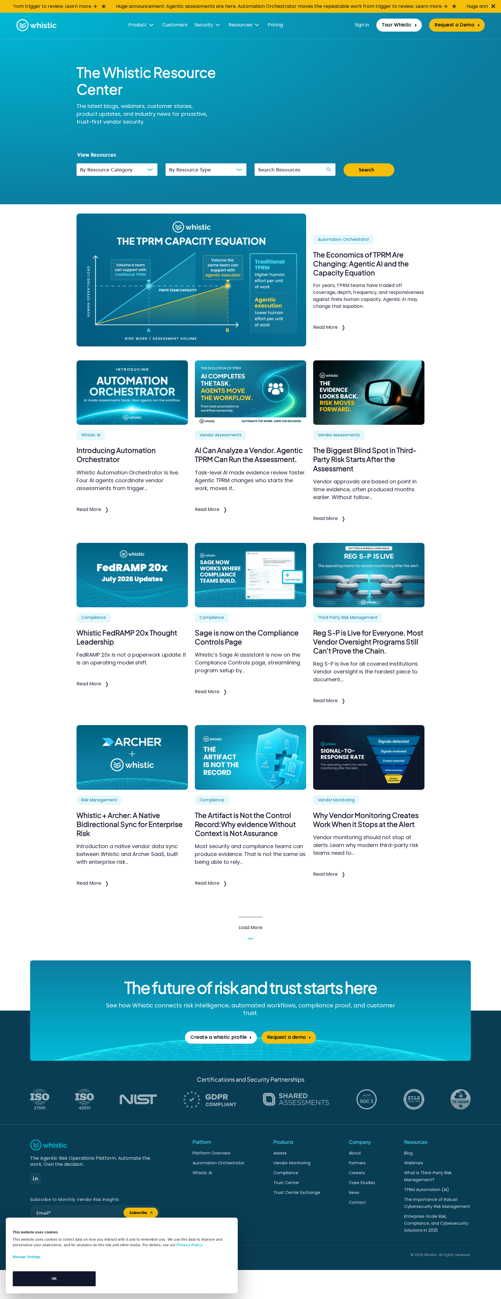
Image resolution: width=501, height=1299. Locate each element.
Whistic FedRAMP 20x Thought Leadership (127, 637)
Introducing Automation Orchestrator (116, 454)
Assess (280, 1153)
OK (54, 1279)
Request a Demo (460, 26)
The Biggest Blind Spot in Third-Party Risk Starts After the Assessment (364, 459)
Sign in (362, 24)
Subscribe (143, 1214)
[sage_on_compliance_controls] (250, 575)
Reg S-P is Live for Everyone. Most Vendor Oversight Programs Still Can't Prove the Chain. (368, 641)
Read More (325, 327)
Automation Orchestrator (218, 1163)
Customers (174, 24)
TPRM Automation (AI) (426, 1190)
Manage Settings (27, 1257)
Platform (202, 1142)
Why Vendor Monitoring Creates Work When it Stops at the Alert (366, 819)
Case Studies (362, 1183)
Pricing (275, 24)
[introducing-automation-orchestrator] (132, 392)
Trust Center (286, 1183)
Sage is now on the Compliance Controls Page (247, 637)
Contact (357, 1202)
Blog (408, 1153)
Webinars (413, 1163)
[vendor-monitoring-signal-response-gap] (368, 757)
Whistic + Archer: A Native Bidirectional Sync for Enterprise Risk (130, 824)
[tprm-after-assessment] (368, 392)
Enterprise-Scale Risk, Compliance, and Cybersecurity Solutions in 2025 (436, 1223)
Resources (240, 24)
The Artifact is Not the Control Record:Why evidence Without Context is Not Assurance (245, 824)
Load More (250, 927)
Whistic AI (202, 1173)
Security (204, 24)
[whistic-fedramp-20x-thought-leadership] (132, 575)
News (354, 1192)
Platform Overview (211, 1153)
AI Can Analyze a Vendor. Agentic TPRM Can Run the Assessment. (249, 454)
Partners (357, 1163)
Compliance (285, 1173)
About (355, 1153)
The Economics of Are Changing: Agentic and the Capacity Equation (361, 263)
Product (137, 24)
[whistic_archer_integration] (132, 757)
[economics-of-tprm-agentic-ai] (191, 280)
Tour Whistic (397, 24)
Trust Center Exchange (296, 1192)
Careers (357, 1173)
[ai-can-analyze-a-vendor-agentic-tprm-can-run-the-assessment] (250, 392)
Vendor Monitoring (292, 1163)
